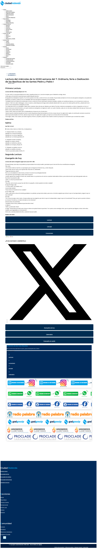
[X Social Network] (50, 319)
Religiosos (8, 36)
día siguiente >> (12, 75)
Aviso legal (85, 547)
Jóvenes (2, 510)
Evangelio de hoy (49, 328)
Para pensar (8, 49)
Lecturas (11, 357)
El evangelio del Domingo (6, 479)
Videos (7, 48)
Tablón (7, 41)
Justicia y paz (4, 507)
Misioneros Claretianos (6, 532)
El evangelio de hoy (5, 474)
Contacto (3, 527)
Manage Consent (78, 547)
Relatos (7, 53)
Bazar (7, 55)
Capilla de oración (10, 13)
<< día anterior (12, 73)
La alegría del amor (10, 61)
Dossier (7, 42)
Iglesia (2, 497)
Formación (8, 54)
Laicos (7, 34)
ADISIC (40, 544)
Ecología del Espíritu (10, 58)
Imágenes (8, 51)
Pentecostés (9, 32)
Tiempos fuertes (5, 502)
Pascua (7, 30)
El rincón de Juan (9, 59)
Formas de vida (4, 505)
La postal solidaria (10, 44)
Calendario (49, 334)
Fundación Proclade (10, 45)
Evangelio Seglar (9, 63)
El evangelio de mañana (6, 477)
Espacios (5, 57)
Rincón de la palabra (10, 12)
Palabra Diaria (9, 10)
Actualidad (8, 20)
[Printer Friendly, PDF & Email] (9, 237)
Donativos (3, 529)
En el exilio (8, 62)
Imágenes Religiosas (10, 17)
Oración (7, 50)
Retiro (7, 16)
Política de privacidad (59, 547)
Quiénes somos (4, 471)
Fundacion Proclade (5, 534)
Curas (7, 37)
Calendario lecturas (5, 482)
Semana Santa (9, 29)
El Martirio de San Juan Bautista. (17, 346)
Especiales (8, 21)
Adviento (8, 25)
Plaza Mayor (4, 500)
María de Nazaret (10, 14)
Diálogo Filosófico (10, 22)
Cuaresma (8, 28)
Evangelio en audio (49, 341)
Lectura (49, 220)
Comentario (49, 233)
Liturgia (49, 226)
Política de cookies (69, 547)
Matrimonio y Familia (10, 38)
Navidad (8, 26)
